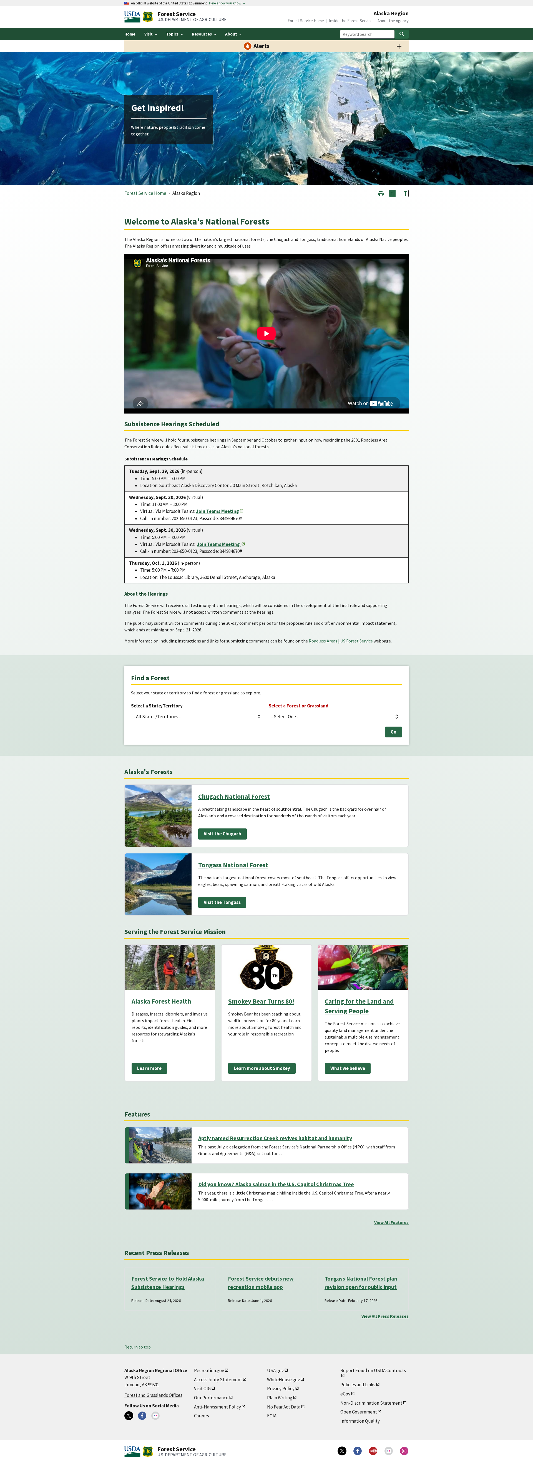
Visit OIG (202, 1388)
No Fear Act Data (283, 1407)
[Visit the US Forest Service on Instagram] (404, 1451)
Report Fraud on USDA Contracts (373, 1370)
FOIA (271, 1416)
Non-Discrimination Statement (371, 1403)
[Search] (402, 34)
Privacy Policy (281, 1388)
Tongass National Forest (233, 865)
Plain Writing (279, 1398)
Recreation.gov (209, 1370)
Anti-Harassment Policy (217, 1407)
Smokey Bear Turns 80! (261, 1001)
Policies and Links (357, 1385)
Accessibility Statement (218, 1380)
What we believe (347, 1068)
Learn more (149, 1068)
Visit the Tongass (222, 902)
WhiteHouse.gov (283, 1380)
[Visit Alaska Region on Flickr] (155, 1415)
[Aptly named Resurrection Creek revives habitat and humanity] (160, 1145)
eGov (345, 1394)
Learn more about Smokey (262, 1068)
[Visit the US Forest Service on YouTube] (373, 1451)
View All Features (391, 1222)
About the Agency (393, 20)
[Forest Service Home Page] (148, 16)
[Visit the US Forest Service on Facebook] (357, 1451)
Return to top (137, 1347)
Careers (201, 1416)
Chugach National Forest (234, 796)
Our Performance (211, 1398)
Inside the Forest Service (351, 20)
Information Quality (360, 1421)
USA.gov (275, 1370)
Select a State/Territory (157, 706)
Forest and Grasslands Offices (153, 1395)
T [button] (392, 193)
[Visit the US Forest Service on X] (342, 1451)
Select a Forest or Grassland (298, 706)
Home (129, 34)
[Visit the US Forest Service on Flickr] (388, 1451)
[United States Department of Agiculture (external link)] (133, 16)
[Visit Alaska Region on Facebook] (142, 1415)
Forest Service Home (306, 20)
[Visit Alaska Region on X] (128, 1415)
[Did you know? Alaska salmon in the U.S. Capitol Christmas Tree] (160, 1191)
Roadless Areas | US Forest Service (341, 641)
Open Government (358, 1412)
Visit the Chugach (222, 834)
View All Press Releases (385, 1316)
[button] (381, 193)
